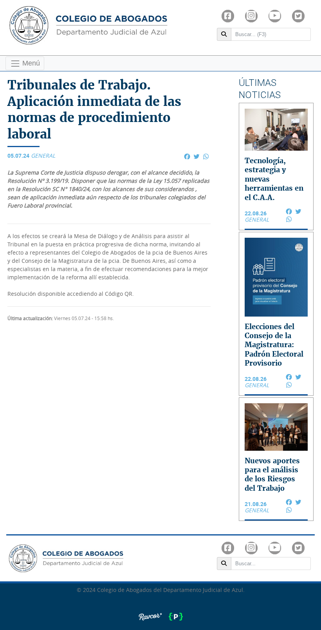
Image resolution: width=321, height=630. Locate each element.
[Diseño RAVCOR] (151, 612)
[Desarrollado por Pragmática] (176, 612)
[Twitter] (298, 16)
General (43, 156)
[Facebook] (228, 16)
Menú (30, 63)
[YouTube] (275, 16)
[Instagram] (251, 16)
